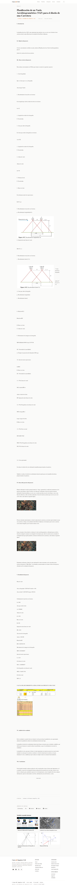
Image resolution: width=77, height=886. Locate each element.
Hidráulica (53, 867)
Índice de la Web (38, 863)
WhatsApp (21, 808)
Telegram (39, 808)
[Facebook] (16, 869)
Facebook (32, 808)
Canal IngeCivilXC (54, 869)
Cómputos (48, 1)
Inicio (18, 6)
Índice (38, 1)
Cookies (41, 882)
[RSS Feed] (21, 869)
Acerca (53, 1)
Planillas (43, 1)
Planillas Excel (38, 865)
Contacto (58, 1)
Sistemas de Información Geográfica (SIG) (27, 18)
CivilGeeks (53, 877)
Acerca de (37, 869)
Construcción (53, 862)
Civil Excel (53, 874)
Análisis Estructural (55, 863)
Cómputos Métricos (39, 867)
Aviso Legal (29, 882)
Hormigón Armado (55, 865)
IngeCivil (53, 875)
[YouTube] (13, 869)
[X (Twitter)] (19, 869)
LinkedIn (45, 808)
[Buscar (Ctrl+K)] (64, 2)
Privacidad (35, 882)
